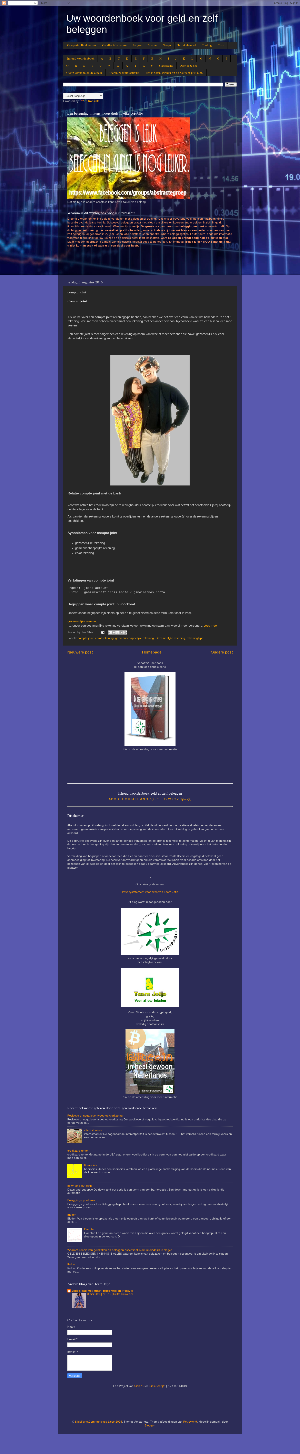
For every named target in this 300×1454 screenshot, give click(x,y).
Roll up (71, 1264)
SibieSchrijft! (157, 1386)
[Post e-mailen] (102, 632)
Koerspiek (90, 1165)
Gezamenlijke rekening (170, 638)
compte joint (85, 638)
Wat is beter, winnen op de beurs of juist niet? (174, 73)
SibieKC (139, 1386)
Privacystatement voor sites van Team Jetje (150, 891)
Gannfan (89, 1229)
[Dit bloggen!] (114, 632)
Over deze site (189, 65)
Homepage (152, 652)
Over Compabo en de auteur (84, 73)
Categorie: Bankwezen (81, 45)
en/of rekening (104, 638)
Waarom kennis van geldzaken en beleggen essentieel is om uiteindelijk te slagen (119, 1250)
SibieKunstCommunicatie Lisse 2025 (98, 1421)
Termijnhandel (187, 45)
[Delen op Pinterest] (125, 632)
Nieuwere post (80, 652)
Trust (221, 45)
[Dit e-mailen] (110, 632)
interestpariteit (93, 1130)
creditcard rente (77, 1150)
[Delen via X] (118, 632)
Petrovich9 (190, 1421)
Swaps (167, 45)
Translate (94, 101)
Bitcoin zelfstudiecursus (124, 73)
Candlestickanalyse (114, 45)
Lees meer (210, 625)
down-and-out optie (79, 1185)
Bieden (71, 1214)
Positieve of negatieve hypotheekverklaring (95, 1115)
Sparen (152, 45)
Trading (207, 45)
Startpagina (166, 65)
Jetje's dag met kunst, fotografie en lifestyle (102, 1290)
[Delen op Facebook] (121, 632)
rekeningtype (195, 638)
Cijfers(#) (185, 799)
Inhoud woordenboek (80, 58)
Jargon (137, 45)
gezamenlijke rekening (82, 621)
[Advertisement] (141, 263)
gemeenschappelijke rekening (134, 638)
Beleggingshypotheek (81, 1200)
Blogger (149, 1425)
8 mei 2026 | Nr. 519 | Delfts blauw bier (110, 1294)
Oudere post (222, 652)
